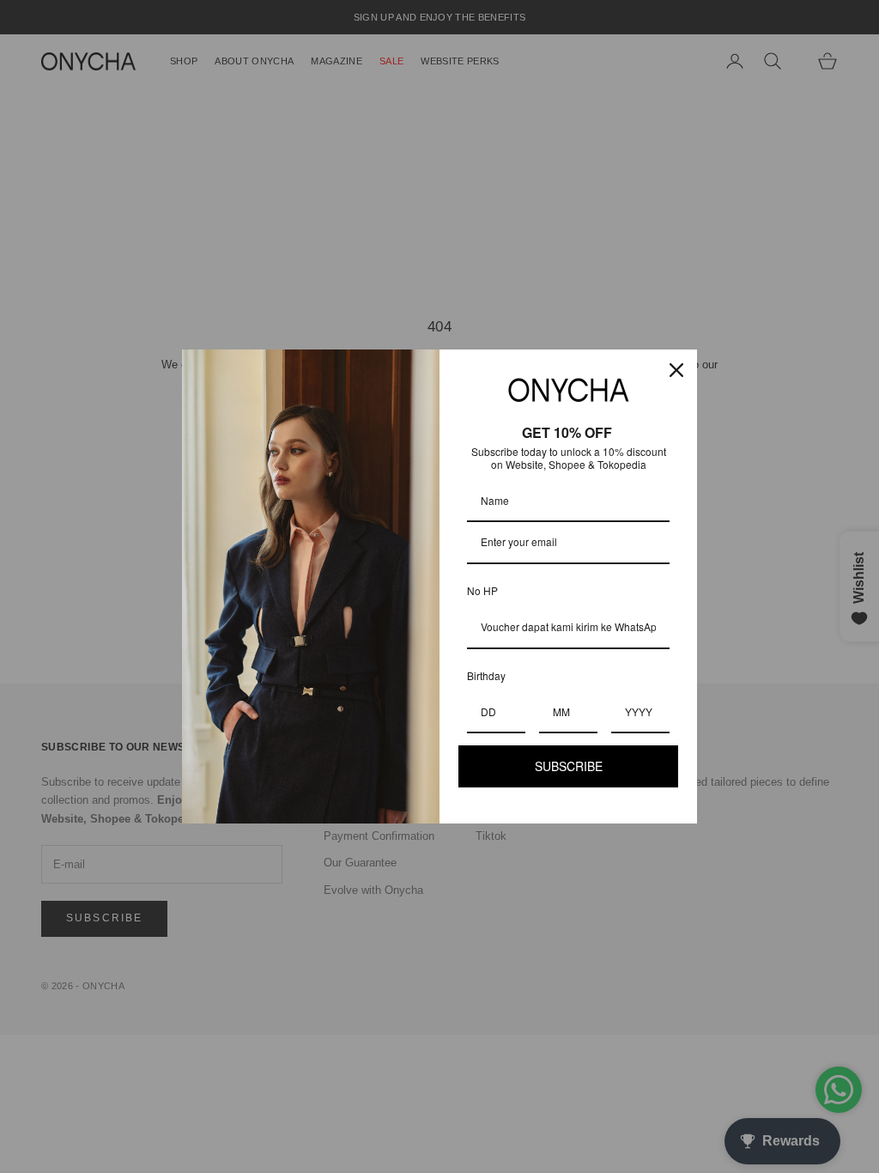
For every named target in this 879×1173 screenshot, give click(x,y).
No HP (482, 590)
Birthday (486, 675)
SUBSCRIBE (569, 766)
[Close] (676, 370)
